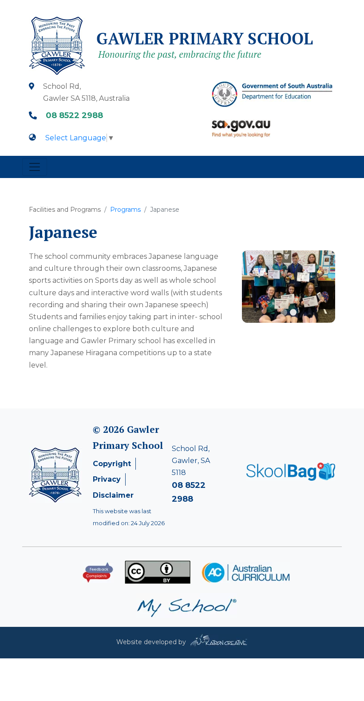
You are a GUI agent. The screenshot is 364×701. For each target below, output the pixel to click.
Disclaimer (113, 495)
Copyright (112, 463)
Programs (125, 210)
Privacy (107, 479)
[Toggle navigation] (34, 167)
